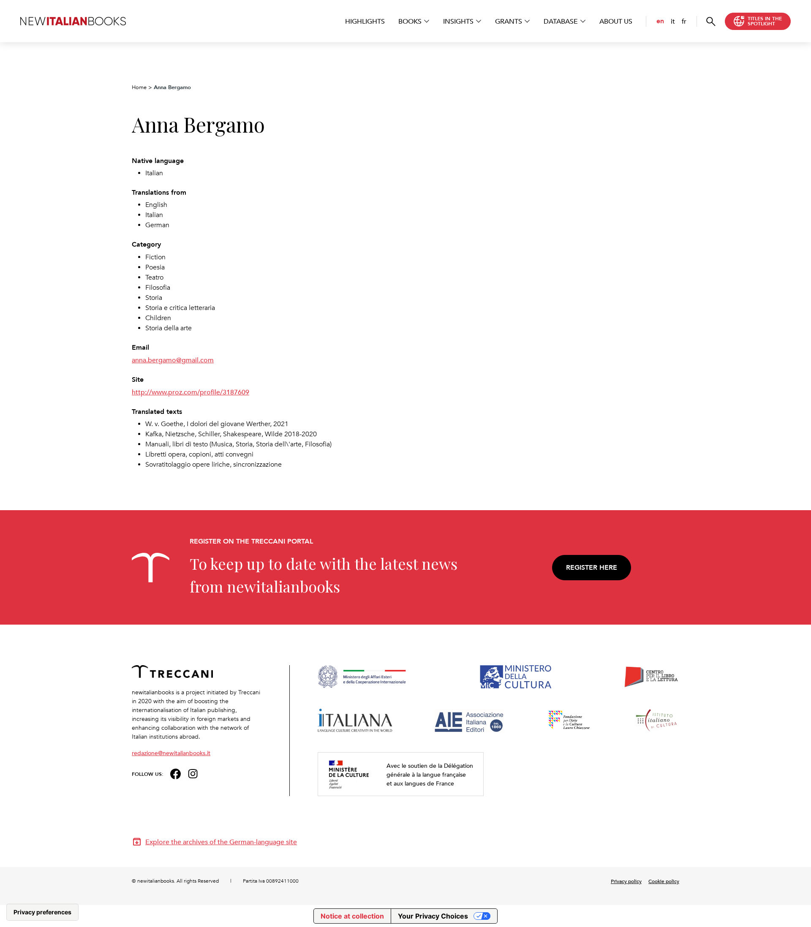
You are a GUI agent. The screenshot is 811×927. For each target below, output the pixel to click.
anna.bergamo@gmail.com (173, 359)
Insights (458, 21)
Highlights (365, 21)
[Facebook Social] (175, 773)
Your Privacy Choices (433, 916)
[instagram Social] (193, 773)
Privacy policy (626, 881)
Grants (508, 21)
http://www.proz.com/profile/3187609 (190, 391)
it (673, 21)
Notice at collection (352, 916)
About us (615, 21)
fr (684, 21)
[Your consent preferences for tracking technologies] (42, 912)
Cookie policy (663, 881)
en (660, 21)
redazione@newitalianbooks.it (171, 753)
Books (410, 21)
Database (561, 21)
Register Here (591, 567)
